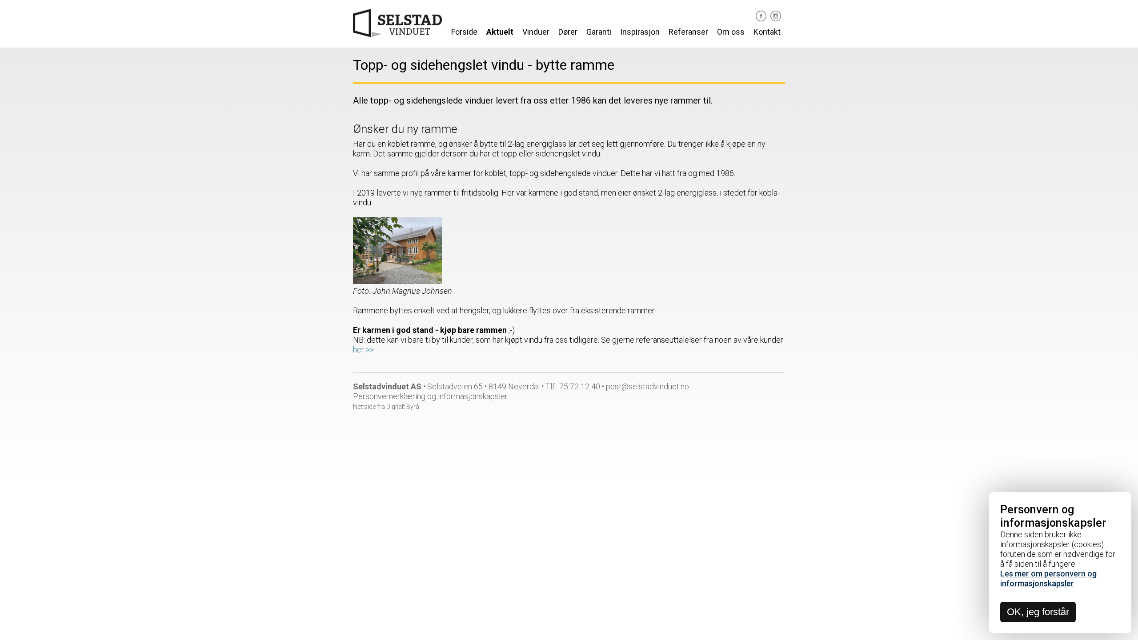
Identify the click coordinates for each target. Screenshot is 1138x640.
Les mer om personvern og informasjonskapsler (1048, 578)
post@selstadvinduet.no (647, 386)
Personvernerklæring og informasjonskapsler (430, 396)
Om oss (731, 31)
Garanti (598, 31)
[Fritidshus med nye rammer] (397, 281)
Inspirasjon (640, 31)
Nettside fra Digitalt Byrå (386, 406)
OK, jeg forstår (1038, 611)
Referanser (688, 31)
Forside (464, 31)
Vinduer (535, 31)
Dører (567, 31)
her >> (363, 349)
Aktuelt (499, 31)
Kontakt (767, 31)
